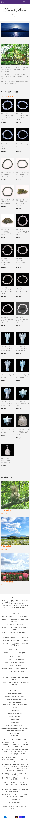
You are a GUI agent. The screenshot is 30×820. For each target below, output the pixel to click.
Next (28, 30)
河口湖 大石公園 (6, 546)
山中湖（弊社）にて (7, 510)
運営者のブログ (14, 808)
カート (27, 2)
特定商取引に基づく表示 (8, 806)
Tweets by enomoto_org (14, 802)
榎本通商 (15, 814)
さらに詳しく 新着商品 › (7, 96)
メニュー (5, 2)
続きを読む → (4, 513)
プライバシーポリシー (21, 806)
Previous (2, 30)
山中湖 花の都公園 (7, 582)
